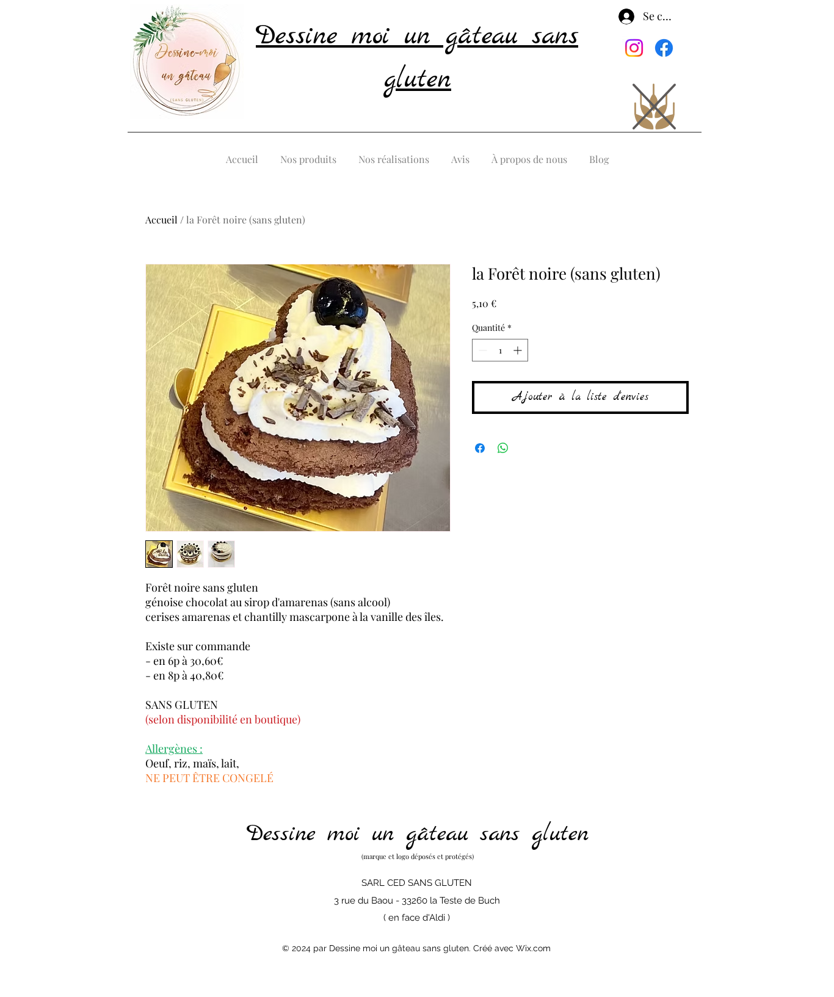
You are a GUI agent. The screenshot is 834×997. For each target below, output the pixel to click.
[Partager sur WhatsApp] (503, 448)
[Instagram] (634, 48)
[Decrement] (481, 350)
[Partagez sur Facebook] (480, 448)
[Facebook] (664, 48)
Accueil (161, 219)
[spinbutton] (500, 350)
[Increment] (518, 350)
